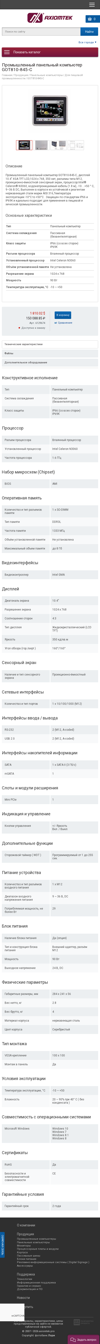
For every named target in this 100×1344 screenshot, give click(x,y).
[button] (83, 1339)
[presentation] (24, 149)
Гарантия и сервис (29, 1285)
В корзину (63, 315)
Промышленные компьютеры (36, 1238)
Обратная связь (2, 1245)
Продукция (21, 75)
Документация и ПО (30, 1289)
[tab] (24, 145)
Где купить (25, 1307)
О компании (26, 1225)
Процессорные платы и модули (38, 1248)
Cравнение (65, 322)
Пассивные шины (28, 1255)
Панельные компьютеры (46, 75)
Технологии (24, 1279)
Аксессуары (25, 1265)
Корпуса (22, 1252)
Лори (51, 1335)
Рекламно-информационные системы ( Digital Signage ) (53, 1262)
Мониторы (24, 1245)
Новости (23, 1298)
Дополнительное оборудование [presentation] (25, 362)
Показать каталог (27, 52)
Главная (7, 75)
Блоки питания (26, 1259)
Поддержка (26, 1274)
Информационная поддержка (36, 1282)
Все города (86, 42)
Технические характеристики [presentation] (23, 344)
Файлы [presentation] (8, 353)
